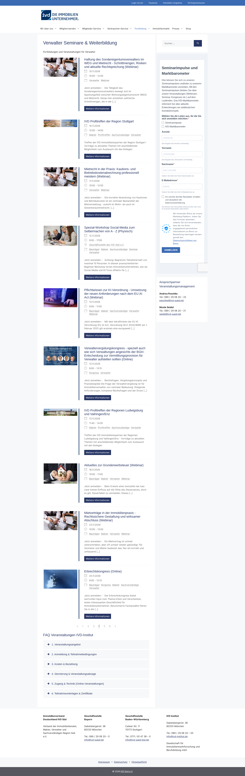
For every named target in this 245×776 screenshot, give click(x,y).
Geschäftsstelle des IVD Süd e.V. (106, 244)
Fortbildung (140, 28)
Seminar (133, 249)
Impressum (104, 762)
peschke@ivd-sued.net (171, 300)
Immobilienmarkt (161, 28)
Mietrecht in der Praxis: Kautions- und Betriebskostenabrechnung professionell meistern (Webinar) (111, 172)
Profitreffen (104, 134)
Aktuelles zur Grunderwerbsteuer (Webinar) (113, 465)
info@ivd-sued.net (94, 739)
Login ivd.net (137, 3)
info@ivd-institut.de (177, 736)
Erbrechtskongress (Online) (103, 571)
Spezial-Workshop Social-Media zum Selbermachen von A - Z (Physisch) (109, 229)
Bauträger (94, 249)
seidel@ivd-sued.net (170, 314)
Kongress (94, 372)
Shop (188, 28)
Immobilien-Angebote (172, 3)
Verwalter (94, 80)
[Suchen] (198, 43)
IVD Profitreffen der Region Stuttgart (109, 121)
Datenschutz (120, 762)
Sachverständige (120, 134)
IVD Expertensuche (196, 3)
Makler (92, 134)
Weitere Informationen (97, 108)
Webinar (105, 80)
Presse (175, 28)
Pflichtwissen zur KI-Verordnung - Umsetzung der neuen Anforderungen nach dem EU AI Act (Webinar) (115, 293)
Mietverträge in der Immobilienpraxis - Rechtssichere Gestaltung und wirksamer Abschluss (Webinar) (112, 516)
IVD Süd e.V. (127, 771)
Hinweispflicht (139, 762)
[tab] (96, 644)
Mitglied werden (68, 28)
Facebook (153, 3)
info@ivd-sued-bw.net (137, 739)
